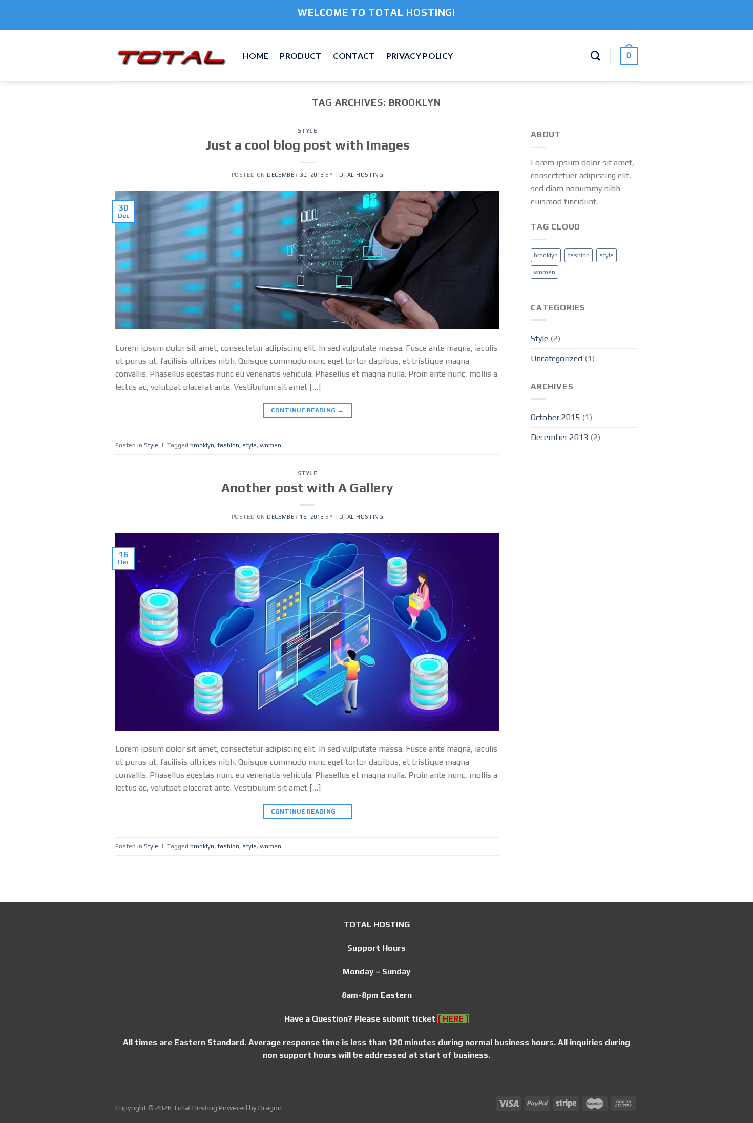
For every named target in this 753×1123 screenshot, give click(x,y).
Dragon (270, 1108)
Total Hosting (359, 175)
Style (308, 131)
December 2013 (559, 437)
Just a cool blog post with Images (307, 145)
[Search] (595, 56)
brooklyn (202, 445)
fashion (228, 445)
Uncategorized (556, 358)
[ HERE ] (453, 1018)
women (270, 445)
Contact (354, 55)
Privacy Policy (419, 55)
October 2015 (555, 417)
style (249, 445)
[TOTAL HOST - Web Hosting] (171, 56)
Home (255, 55)
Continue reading (307, 410)
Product (300, 55)
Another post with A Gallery (307, 487)
